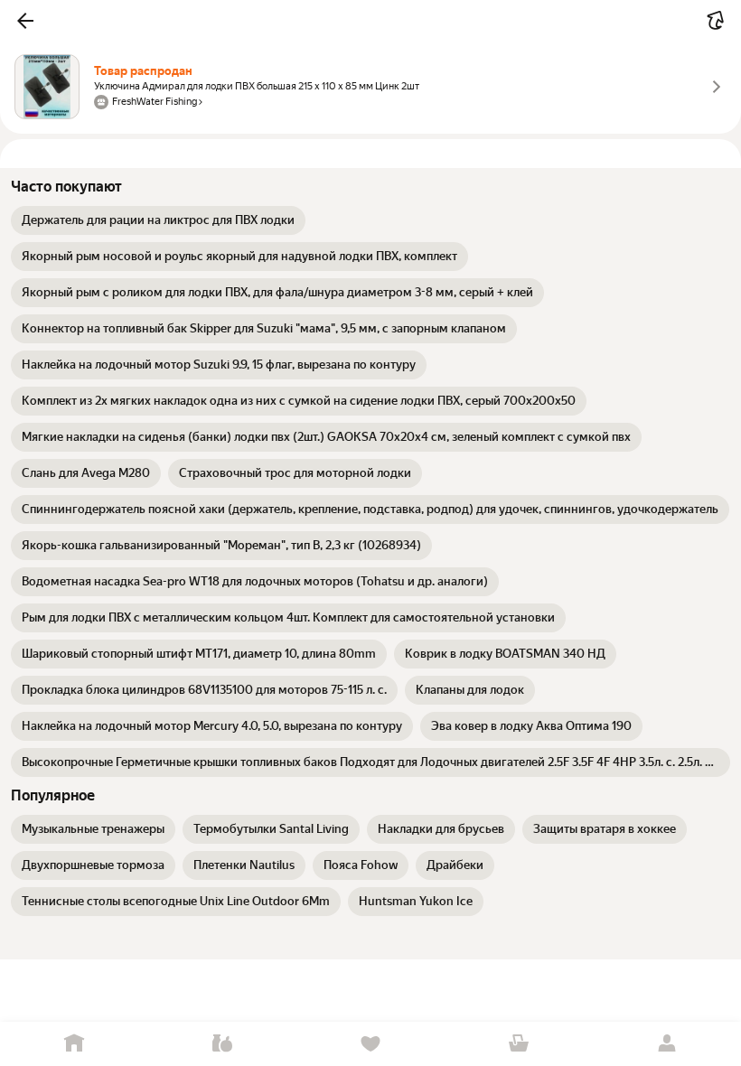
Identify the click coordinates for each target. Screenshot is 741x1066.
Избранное (370, 1044)
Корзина (519, 1044)
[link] (158, 220)
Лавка (222, 1044)
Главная (74, 1044)
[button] (25, 21)
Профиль (667, 1044)
